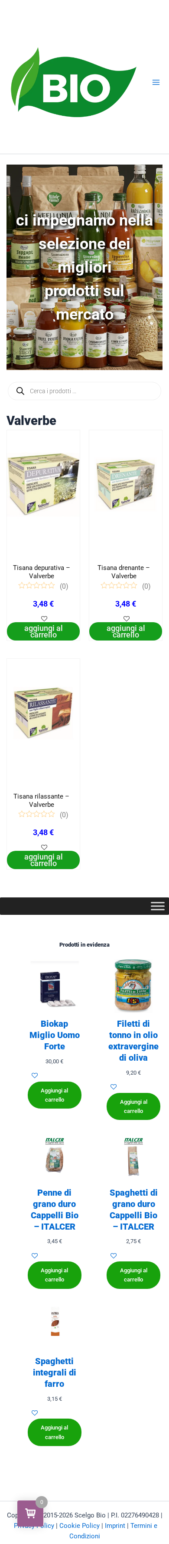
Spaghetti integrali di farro (54, 1372)
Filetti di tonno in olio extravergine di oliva (133, 1040)
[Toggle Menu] (158, 906)
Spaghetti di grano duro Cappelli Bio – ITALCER (134, 1209)
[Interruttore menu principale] (156, 82)
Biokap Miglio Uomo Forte (54, 1035)
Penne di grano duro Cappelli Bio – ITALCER (54, 1209)
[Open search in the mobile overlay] (84, 391)
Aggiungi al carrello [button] (43, 631)
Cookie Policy (79, 1526)
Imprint (115, 1526)
